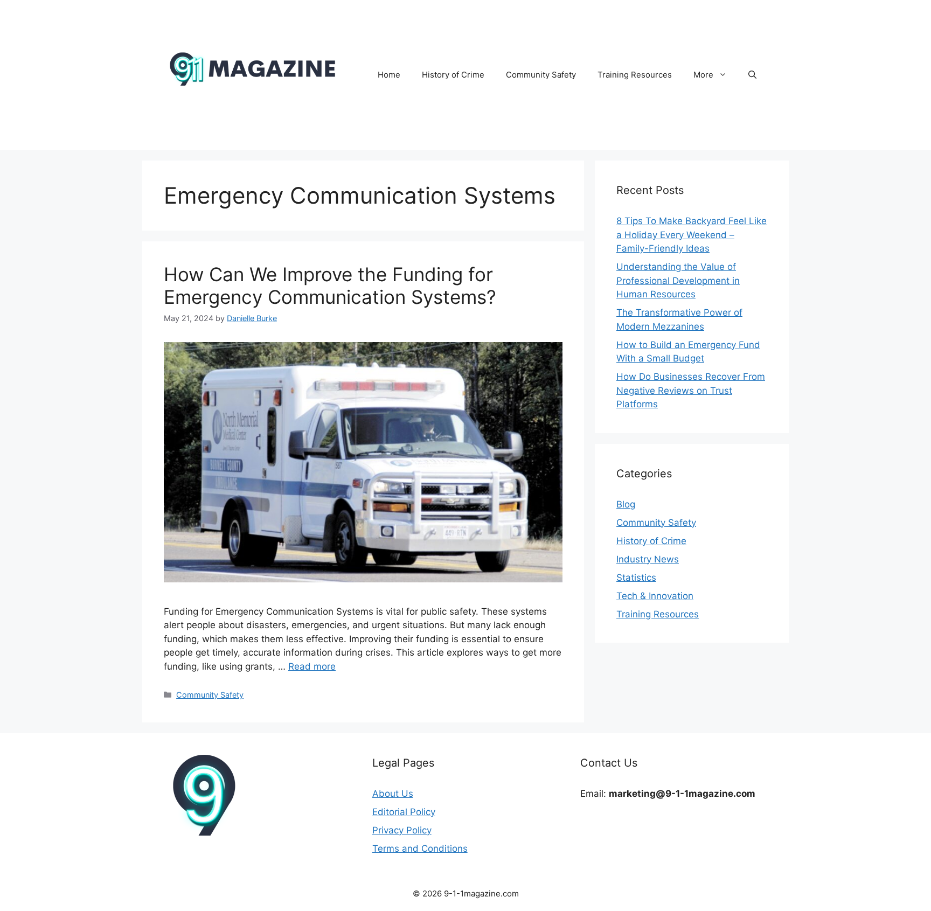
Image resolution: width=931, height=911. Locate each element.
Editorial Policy (403, 811)
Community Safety (541, 74)
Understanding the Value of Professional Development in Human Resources (678, 280)
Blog (625, 504)
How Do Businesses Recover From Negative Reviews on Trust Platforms (690, 390)
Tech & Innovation (654, 595)
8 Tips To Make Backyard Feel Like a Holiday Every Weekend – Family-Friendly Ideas (691, 234)
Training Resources (634, 74)
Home (389, 74)
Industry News (647, 559)
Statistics (636, 577)
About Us (392, 793)
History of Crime (453, 74)
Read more (312, 666)
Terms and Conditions (420, 848)
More (703, 74)
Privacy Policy (402, 830)
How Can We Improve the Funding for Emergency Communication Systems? (330, 285)
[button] (752, 75)
